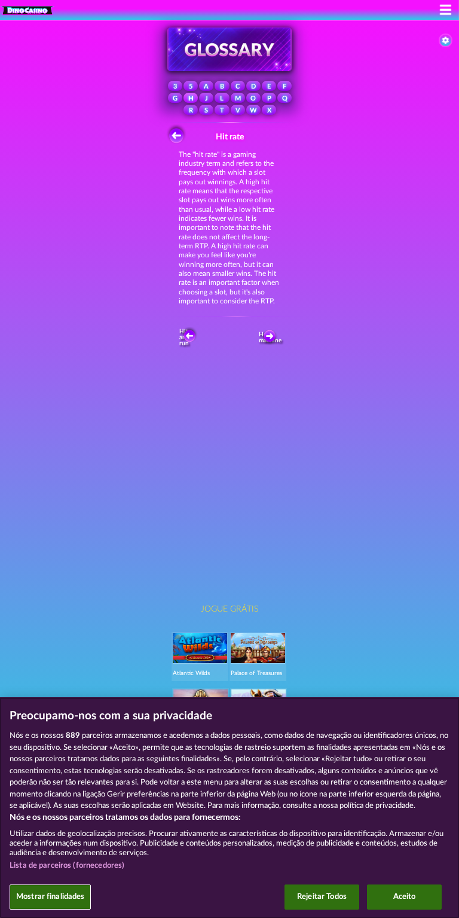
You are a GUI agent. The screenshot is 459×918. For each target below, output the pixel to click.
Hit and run (184, 337)
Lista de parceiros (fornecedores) (67, 866)
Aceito (404, 897)
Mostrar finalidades (50, 897)
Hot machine (272, 338)
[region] (229, 807)
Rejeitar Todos (322, 897)
